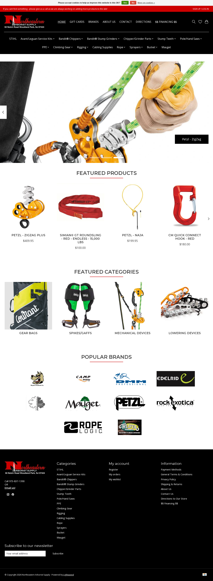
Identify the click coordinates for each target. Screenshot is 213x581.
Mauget (166, 47)
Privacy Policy (168, 479)
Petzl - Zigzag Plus (28, 235)
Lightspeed (68, 574)
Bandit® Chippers (67, 479)
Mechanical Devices (132, 333)
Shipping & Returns (171, 484)
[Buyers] (37, 379)
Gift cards (77, 22)
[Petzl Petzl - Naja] (132, 207)
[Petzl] (129, 403)
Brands (93, 22)
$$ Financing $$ (166, 22)
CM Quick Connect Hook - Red (184, 236)
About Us (109, 22)
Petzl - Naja (132, 235)
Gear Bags (28, 333)
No (133, 3)
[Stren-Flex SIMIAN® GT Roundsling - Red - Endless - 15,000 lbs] (80, 207)
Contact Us (167, 493)
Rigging (61, 513)
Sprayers (62, 527)
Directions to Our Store (174, 498)
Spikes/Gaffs (80, 333)
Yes (125, 3)
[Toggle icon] (193, 22)
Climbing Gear (64, 508)
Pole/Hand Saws (66, 498)
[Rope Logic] (83, 428)
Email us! (10, 487)
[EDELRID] (176, 379)
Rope (60, 522)
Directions (143, 22)
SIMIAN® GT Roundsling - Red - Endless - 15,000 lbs (80, 238)
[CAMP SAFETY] (83, 379)
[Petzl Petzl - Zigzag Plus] (28, 207)
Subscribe (58, 553)
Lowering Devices (185, 333)
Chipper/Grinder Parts (69, 489)
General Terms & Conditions (176, 474)
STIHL (13, 39)
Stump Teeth (64, 493)
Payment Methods (171, 469)
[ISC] (37, 403)
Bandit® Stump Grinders (70, 484)
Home (62, 22)
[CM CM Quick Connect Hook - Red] (185, 207)
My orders (114, 474)
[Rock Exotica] (176, 403)
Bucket (60, 532)
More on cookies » (146, 3)
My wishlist (115, 479)
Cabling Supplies (103, 47)
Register (113, 469)
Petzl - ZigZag (191, 139)
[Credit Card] (205, 575)
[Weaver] (129, 428)
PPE (59, 503)
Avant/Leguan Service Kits (71, 474)
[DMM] (129, 379)
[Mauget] (83, 403)
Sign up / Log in (201, 8)
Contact (125, 22)
